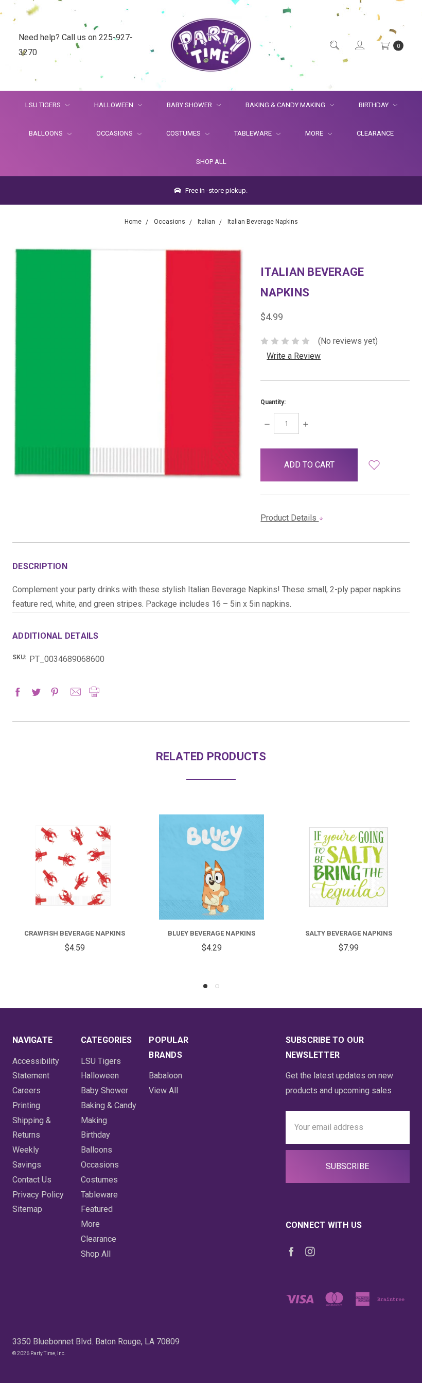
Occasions (115, 133)
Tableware (253, 133)
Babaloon (165, 1075)
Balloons (46, 133)
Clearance (375, 133)
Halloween (114, 105)
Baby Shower (190, 105)
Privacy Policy (38, 1194)
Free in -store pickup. (216, 190)
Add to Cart (74, 894)
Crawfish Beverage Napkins (74, 933)
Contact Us (31, 1180)
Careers (26, 1090)
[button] (374, 464)
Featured (97, 1209)
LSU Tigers (43, 105)
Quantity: (273, 402)
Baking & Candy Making (286, 105)
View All (163, 1090)
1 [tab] (205, 986)
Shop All (211, 161)
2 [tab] (217, 986)
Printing (26, 1105)
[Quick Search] (333, 45)
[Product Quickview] (74, 855)
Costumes (184, 133)
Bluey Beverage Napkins (211, 933)
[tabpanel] (74, 885)
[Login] (359, 45)
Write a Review (294, 356)
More (308, 133)
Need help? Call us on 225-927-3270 (76, 44)
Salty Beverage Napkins (348, 933)
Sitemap (27, 1209)
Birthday (374, 105)
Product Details (289, 518)
